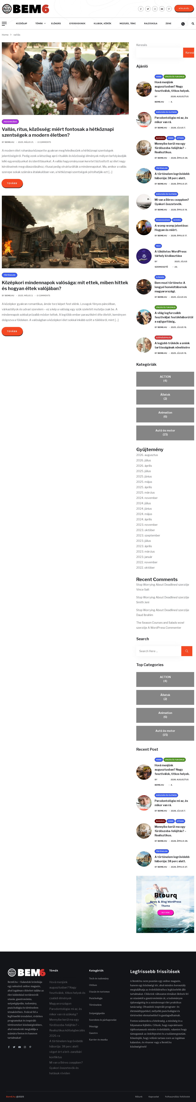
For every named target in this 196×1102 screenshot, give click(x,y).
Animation (165, 414)
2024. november (147, 498)
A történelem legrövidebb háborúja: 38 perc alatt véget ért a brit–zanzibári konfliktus (66, 1049)
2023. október (145, 530)
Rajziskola (150, 23)
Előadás (56, 23)
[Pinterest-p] (30, 1047)
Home (6, 34)
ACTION (165, 378)
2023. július (143, 540)
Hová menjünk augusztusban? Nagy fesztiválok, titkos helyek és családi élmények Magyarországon (67, 992)
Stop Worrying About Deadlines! (157, 584)
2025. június (144, 476)
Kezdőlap (21, 23)
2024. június (144, 508)
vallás (16, 34)
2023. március (145, 551)
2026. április (144, 465)
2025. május (144, 481)
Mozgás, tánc (128, 23)
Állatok (165, 396)
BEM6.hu (9, 142)
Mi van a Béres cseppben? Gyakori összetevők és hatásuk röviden (66, 1068)
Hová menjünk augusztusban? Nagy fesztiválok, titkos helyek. (172, 86)
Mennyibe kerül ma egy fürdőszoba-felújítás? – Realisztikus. (170, 148)
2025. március (145, 492)
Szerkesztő (161, 267)
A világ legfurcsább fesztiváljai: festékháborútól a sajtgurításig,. (174, 317)
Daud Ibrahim (144, 615)
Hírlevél (184, 8)
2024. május (144, 514)
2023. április (144, 546)
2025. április (144, 487)
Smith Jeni (142, 602)
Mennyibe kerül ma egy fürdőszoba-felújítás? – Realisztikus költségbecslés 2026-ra (67, 1027)
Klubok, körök (102, 23)
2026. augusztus (147, 455)
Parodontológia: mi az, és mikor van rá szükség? (65, 1011)
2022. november (147, 562)
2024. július (143, 503)
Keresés (141, 45)
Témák (39, 23)
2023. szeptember (148, 535)
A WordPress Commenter (164, 627)
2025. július (143, 471)
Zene (168, 23)
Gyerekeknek (77, 23)
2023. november (147, 524)
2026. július (143, 460)
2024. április (144, 519)
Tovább (12, 183)
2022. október (145, 567)
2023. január (144, 557)
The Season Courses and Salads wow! (160, 622)
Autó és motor (165, 432)
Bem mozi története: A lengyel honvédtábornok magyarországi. (171, 287)
